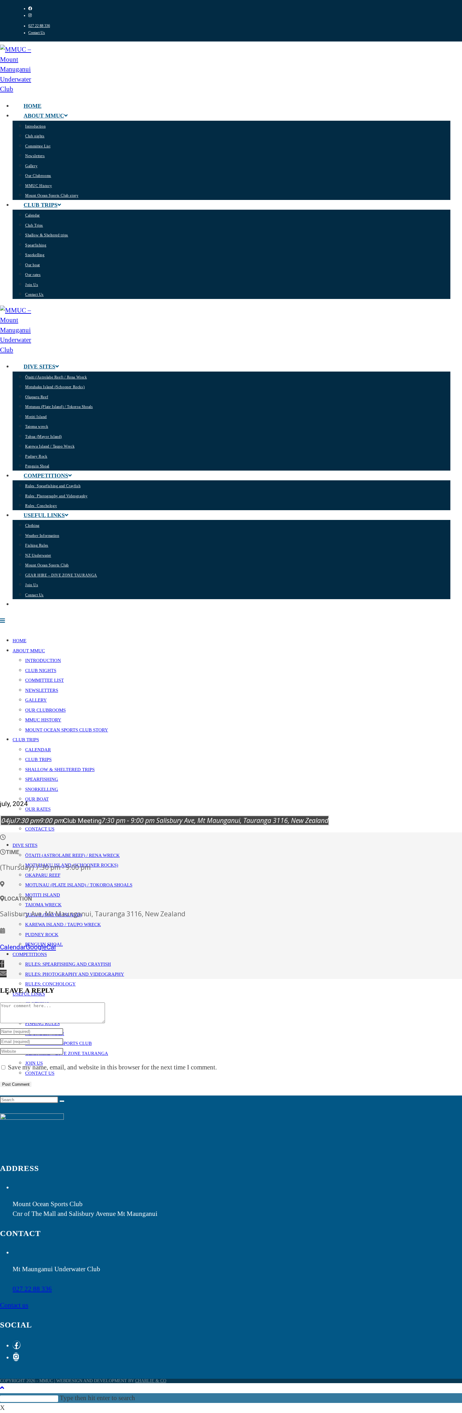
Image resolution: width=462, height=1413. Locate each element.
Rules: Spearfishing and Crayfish (68, 964)
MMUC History (43, 719)
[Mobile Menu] (2, 621)
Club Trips (38, 759)
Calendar (38, 749)
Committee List (44, 680)
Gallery (36, 700)
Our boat (37, 799)
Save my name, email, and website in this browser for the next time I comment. (112, 1067)
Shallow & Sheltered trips (60, 769)
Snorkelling (41, 789)
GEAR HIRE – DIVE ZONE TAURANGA (66, 1053)
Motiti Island (42, 894)
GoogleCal (41, 947)
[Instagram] (16, 1357)
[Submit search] (62, 1101)
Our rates (38, 809)
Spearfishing (41, 779)
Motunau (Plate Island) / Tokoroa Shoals (78, 884)
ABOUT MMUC (29, 650)
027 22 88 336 (39, 26)
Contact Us (36, 32)
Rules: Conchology (50, 983)
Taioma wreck (43, 904)
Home (19, 640)
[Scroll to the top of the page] (2, 1388)
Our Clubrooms (45, 710)
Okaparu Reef (42, 875)
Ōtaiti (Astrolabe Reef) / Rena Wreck (72, 855)
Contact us (14, 1305)
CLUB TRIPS (26, 739)
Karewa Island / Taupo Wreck (63, 924)
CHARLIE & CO (150, 1380)
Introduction (43, 660)
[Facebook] (16, 1345)
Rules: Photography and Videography (74, 974)
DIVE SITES (25, 845)
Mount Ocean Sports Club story (66, 729)
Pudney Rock (41, 934)
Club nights (40, 670)
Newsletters (41, 690)
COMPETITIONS (30, 954)
